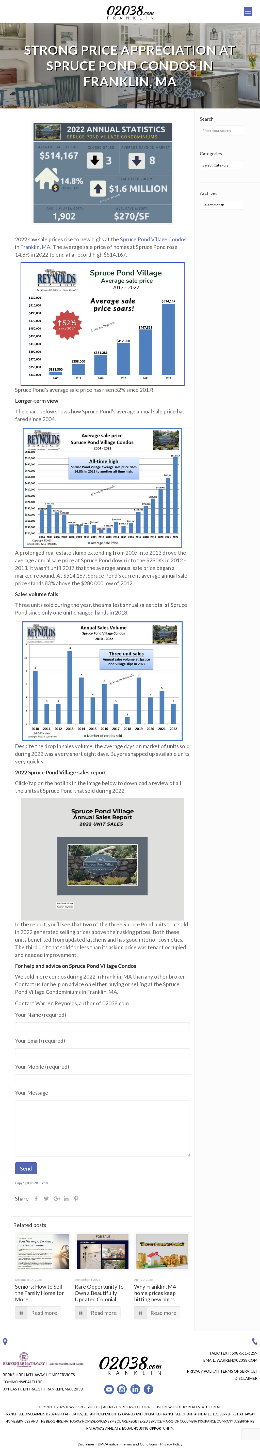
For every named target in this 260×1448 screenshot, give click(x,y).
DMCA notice (108, 1444)
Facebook (148, 1389)
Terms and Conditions (139, 1444)
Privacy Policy (202, 1371)
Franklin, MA (35, 247)
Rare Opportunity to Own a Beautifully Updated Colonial (99, 1292)
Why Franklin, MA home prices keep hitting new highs (155, 1292)
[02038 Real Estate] (130, 11)
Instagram (122, 1389)
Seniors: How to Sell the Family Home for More (39, 1292)
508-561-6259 (244, 1353)
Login (146, 1407)
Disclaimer (245, 1378)
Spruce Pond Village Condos (153, 239)
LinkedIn (135, 1389)
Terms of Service (237, 1371)
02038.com (40, 1183)
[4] (102, 859)
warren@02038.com (237, 1360)
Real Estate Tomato (205, 1407)
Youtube (109, 1389)
